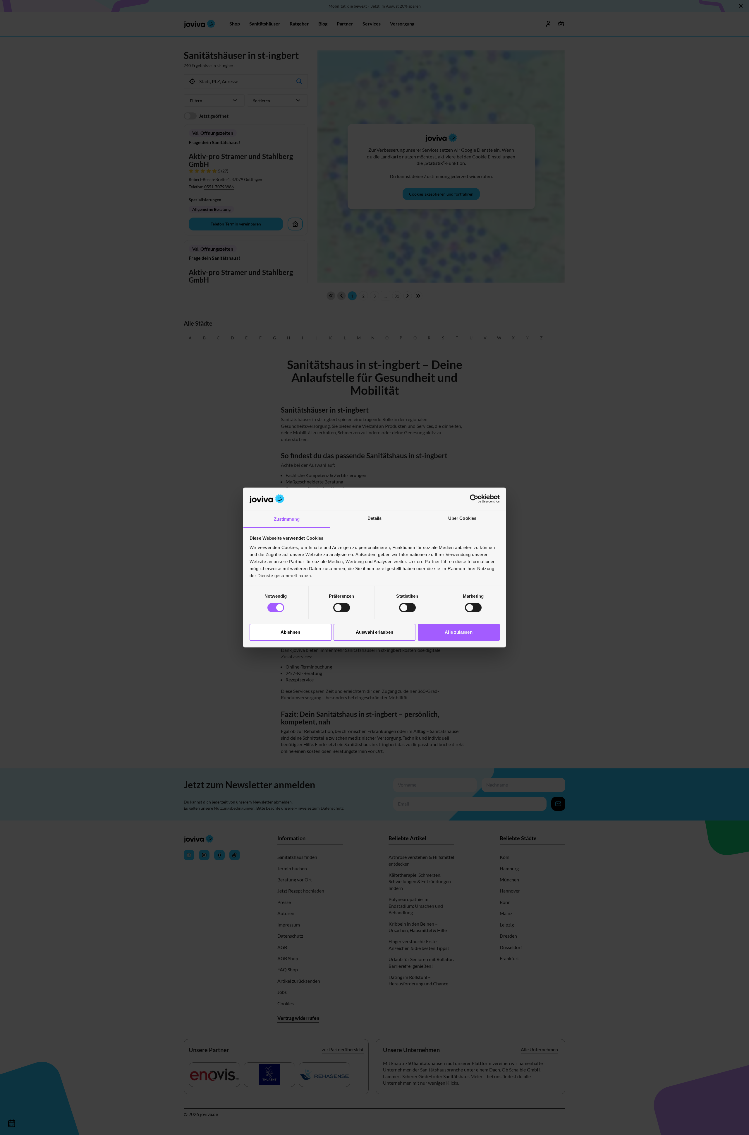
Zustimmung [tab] (287, 519)
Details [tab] (374, 518)
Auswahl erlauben (374, 632)
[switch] (341, 607)
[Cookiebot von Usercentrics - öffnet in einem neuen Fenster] (474, 498)
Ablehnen (290, 632)
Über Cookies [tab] (462, 518)
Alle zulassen (458, 632)
